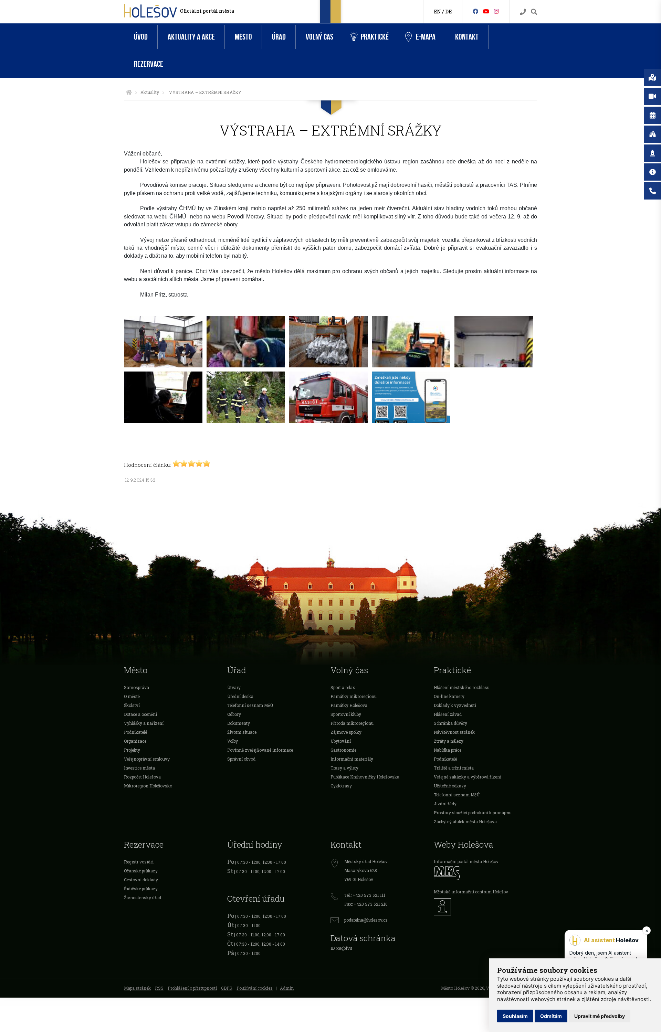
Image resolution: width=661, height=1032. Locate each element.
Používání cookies (255, 988)
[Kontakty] (523, 11)
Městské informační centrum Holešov (471, 891)
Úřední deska (240, 696)
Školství (132, 705)
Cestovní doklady (141, 879)
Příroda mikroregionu (352, 723)
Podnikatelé (135, 732)
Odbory (234, 714)
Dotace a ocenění (140, 714)
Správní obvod (241, 759)
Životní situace (241, 732)
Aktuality (149, 92)
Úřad (279, 37)
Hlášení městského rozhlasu (462, 687)
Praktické (375, 37)
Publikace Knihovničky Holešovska (364, 777)
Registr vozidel (139, 861)
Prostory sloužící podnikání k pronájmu (473, 812)
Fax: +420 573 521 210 (366, 904)
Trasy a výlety (344, 768)
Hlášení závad (448, 714)
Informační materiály (351, 759)
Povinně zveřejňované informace (260, 750)
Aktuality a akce (191, 37)
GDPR (226, 988)
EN (437, 11)
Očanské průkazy (141, 870)
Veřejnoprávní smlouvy (147, 759)
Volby (232, 741)
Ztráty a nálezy (448, 741)
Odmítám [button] (551, 1016)
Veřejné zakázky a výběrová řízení (467, 777)
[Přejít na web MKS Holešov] (485, 873)
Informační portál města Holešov (466, 861)
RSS (159, 988)
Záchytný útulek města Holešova (465, 821)
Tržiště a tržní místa (454, 768)
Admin (287, 988)
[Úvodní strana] (129, 92)
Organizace (135, 741)
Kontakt (467, 37)
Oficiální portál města (207, 11)
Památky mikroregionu (353, 696)
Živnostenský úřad (142, 897)
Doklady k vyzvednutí (455, 705)
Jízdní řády (445, 803)
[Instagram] (496, 11)
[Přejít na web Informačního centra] (485, 906)
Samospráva (136, 687)
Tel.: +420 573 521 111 (364, 895)
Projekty (132, 750)
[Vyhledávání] (534, 11)
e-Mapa (426, 37)
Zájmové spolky (345, 732)
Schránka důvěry (450, 723)
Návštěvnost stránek (454, 732)
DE (448, 11)
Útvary (234, 687)
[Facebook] (475, 11)
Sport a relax (342, 687)
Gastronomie (343, 750)
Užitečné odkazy (450, 785)
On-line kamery (449, 696)
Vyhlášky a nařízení (144, 723)
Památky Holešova (348, 705)
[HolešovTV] (486, 11)
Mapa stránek (137, 988)
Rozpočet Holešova (142, 777)
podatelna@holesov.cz (366, 920)
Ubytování (340, 741)
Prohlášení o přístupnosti (192, 988)
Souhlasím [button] (515, 1016)
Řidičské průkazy (141, 888)
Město (243, 37)
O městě (132, 696)
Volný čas (319, 37)
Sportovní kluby (345, 714)
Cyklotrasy (341, 785)
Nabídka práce (447, 750)
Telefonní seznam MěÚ (250, 705)
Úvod (141, 37)
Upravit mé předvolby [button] (599, 1016)
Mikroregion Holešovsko (148, 785)
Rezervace (148, 64)
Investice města (139, 768)
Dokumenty (238, 723)
